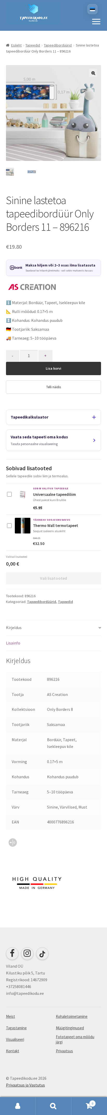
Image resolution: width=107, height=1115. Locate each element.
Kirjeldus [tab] (14, 627)
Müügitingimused (70, 1027)
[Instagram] (27, 953)
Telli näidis (53, 387)
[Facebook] (12, 953)
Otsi (53, 1106)
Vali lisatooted (53, 578)
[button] (96, 21)
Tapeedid (32, 45)
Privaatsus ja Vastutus (25, 1085)
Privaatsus (64, 1050)
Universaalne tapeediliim (54, 494)
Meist (10, 1016)
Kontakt (12, 1050)
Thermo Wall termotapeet (55, 525)
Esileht (16, 45)
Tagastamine (16, 1027)
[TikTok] (42, 953)
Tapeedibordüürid (58, 45)
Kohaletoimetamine (72, 1016)
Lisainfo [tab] (13, 643)
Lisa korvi (53, 368)
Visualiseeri (15, 1039)
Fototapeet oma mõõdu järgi (75, 1039)
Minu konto (18, 1106)
